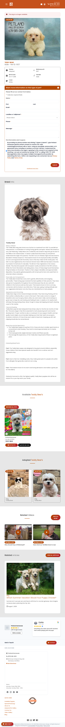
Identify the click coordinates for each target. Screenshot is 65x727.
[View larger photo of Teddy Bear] (29, 411)
